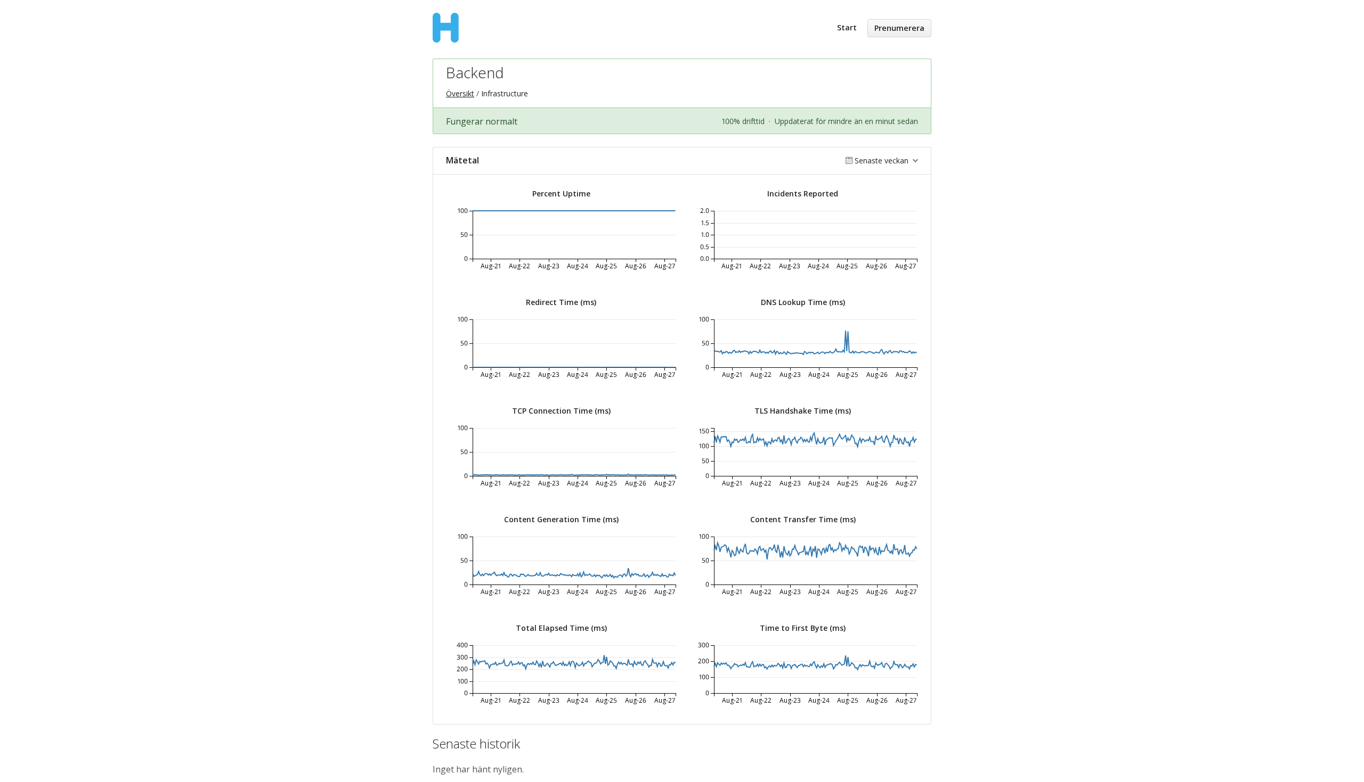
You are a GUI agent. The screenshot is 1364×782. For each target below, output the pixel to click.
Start (847, 27)
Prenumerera (899, 28)
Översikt (460, 93)
